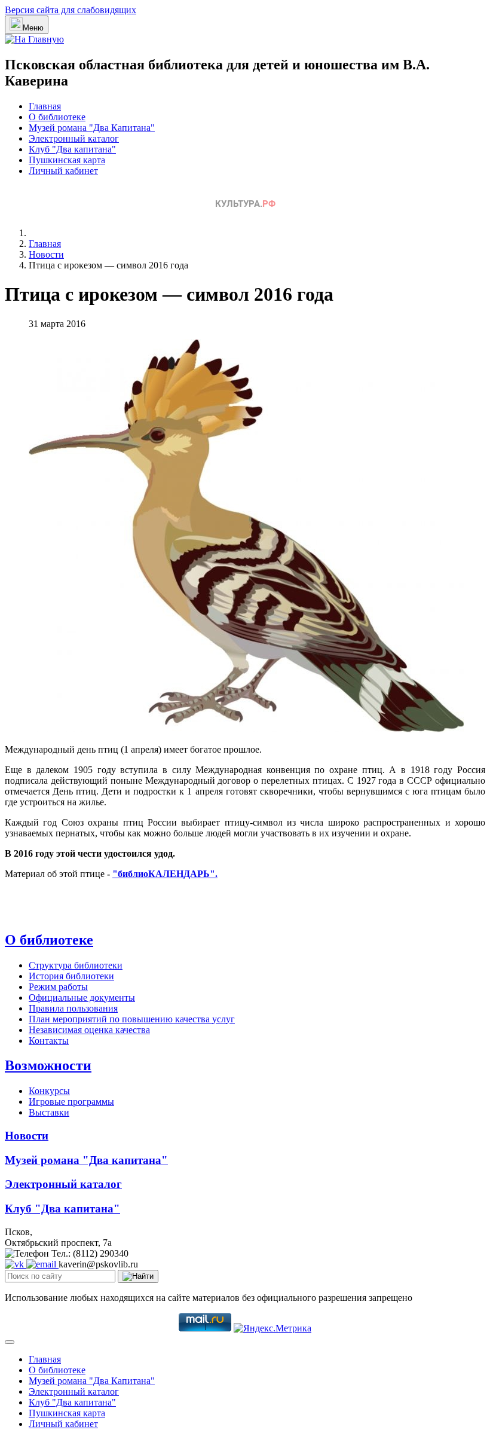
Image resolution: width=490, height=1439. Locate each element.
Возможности (48, 1065)
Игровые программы (71, 1101)
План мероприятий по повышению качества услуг (132, 1019)
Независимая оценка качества (89, 1030)
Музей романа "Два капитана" (86, 1160)
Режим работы (58, 987)
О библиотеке (57, 117)
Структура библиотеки (75, 965)
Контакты (49, 1040)
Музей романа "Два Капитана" (92, 128)
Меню (33, 27)
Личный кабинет (63, 171)
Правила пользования (73, 1008)
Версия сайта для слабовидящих (70, 10)
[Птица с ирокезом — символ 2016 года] (246, 729)
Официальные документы (82, 997)
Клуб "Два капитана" (72, 149)
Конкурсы (49, 1091)
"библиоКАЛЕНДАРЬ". (165, 874)
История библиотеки (71, 976)
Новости (26, 1135)
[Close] (9, 1342)
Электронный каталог (74, 138)
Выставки (49, 1112)
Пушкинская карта (67, 160)
